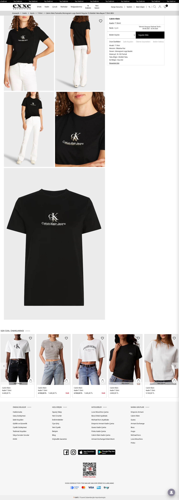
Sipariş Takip (57, 412)
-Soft (75, 497)
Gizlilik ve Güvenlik (20, 423)
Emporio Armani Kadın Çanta (102, 423)
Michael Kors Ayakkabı (100, 420)
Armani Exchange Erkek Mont (103, 439)
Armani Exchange (137, 423)
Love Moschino (137, 439)
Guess (133, 420)
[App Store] (87, 453)
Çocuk (54, 7)
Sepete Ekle (143, 35)
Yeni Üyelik (56, 427)
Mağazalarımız (76, 7)
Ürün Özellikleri (115, 42)
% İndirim (88, 6)
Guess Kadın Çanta (98, 427)
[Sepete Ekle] (30, 380)
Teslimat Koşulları (19, 431)
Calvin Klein (114, 18)
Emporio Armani (137, 412)
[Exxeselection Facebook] (66, 453)
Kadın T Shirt (6, 390)
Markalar (64, 7)
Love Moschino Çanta (99, 412)
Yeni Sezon (96, 6)
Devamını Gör (114, 63)
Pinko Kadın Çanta (98, 431)
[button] (4, 366)
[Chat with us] (171, 492)
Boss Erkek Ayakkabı (99, 416)
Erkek (39, 7)
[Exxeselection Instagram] (73, 453)
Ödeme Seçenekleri (143, 42)
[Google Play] (106, 453)
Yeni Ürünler (57, 416)
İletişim (55, 431)
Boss (132, 427)
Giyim (32, 13)
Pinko (133, 443)
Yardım (129, 7)
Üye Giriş (55, 423)
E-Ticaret (81, 497)
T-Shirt (40, 13)
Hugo (133, 431)
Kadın (47, 7)
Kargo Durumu (117, 7)
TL (149, 7)
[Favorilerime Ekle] (30, 338)
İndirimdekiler (57, 420)
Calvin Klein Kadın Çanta (100, 435)
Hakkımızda (17, 412)
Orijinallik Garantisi (59, 439)
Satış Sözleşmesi (19, 416)
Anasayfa (15, 13)
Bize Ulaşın (140, 7)
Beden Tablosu (158, 42)
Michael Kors (136, 435)
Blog (54, 435)
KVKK (15, 439)
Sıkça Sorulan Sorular (21, 435)
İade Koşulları (128, 42)
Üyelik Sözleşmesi (20, 427)
